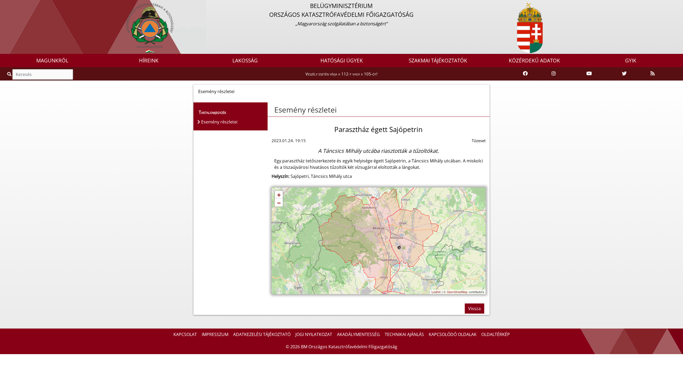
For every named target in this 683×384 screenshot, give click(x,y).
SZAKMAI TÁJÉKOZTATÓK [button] (438, 60)
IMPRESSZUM (215, 334)
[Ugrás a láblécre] (15, 4)
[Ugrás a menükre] (4, 4)
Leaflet (436, 292)
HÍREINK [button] (148, 60)
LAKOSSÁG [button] (245, 60)
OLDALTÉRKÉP (495, 334)
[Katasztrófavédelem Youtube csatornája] (589, 73)
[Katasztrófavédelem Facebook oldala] (525, 73)
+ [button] (279, 195)
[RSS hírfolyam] (652, 73)
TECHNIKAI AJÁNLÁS (404, 334)
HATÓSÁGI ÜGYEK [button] (341, 60)
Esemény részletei (305, 110)
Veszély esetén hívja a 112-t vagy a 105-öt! (341, 74)
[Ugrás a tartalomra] (10, 4)
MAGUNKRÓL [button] (52, 60)
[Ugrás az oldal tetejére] (272, 110)
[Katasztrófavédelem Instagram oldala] (553, 73)
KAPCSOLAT (185, 334)
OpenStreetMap (457, 292)
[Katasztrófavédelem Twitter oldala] (624, 73)
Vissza (474, 308)
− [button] (279, 203)
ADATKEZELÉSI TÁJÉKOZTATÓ (262, 334)
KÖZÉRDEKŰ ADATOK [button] (534, 60)
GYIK (630, 60)
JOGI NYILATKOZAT (313, 334)
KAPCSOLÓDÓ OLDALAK (452, 334)
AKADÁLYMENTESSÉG (358, 334)
